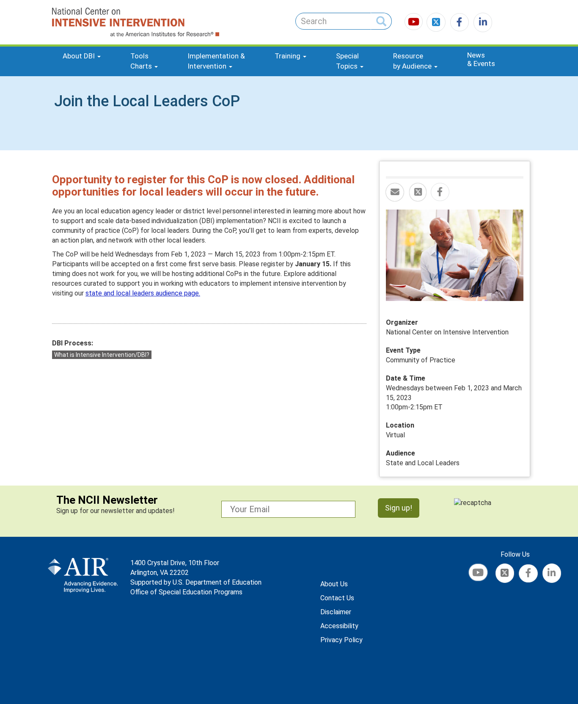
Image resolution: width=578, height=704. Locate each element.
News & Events (481, 59)
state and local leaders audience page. (142, 293)
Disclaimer (335, 612)
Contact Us (337, 598)
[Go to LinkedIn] (481, 23)
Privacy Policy (341, 640)
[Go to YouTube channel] (415, 23)
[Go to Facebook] (458, 23)
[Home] (104, 22)
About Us (334, 584)
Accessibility (339, 626)
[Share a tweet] (418, 193)
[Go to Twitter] (437, 23)
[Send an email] (395, 193)
